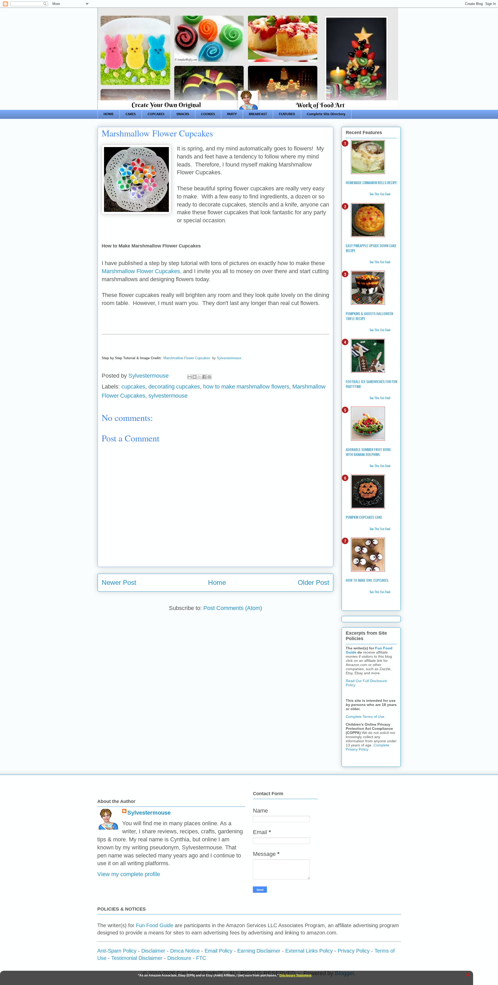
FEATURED (287, 114)
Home (217, 582)
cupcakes (133, 386)
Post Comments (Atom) (232, 608)
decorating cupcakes (174, 386)
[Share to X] (199, 376)
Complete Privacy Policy (367, 747)
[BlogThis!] (194, 376)
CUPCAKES (156, 114)
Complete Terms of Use (365, 717)
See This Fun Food (380, 194)
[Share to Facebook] (204, 376)
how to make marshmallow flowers (246, 386)
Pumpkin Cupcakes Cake (364, 517)
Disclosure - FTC (186, 958)
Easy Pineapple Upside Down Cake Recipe (371, 248)
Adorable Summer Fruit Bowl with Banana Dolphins (368, 452)
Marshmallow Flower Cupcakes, (142, 271)
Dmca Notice (185, 951)
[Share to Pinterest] (209, 376)
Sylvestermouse (229, 358)
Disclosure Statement (295, 975)
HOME (108, 114)
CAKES (131, 114)
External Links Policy (309, 951)
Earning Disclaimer (258, 951)
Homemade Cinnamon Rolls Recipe (371, 182)
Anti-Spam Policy (116, 951)
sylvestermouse (168, 395)
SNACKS (182, 114)
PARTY (232, 114)
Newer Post (119, 582)
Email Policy (218, 951)
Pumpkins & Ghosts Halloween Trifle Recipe (369, 316)
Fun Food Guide (154, 925)
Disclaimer (153, 951)
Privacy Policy (354, 951)
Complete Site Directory (326, 114)
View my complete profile (128, 874)
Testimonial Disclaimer (136, 958)
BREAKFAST (258, 114)
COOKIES (208, 114)
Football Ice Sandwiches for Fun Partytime (371, 384)
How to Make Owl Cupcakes (367, 580)
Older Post (313, 582)
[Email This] (189, 376)
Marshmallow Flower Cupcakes (186, 358)
